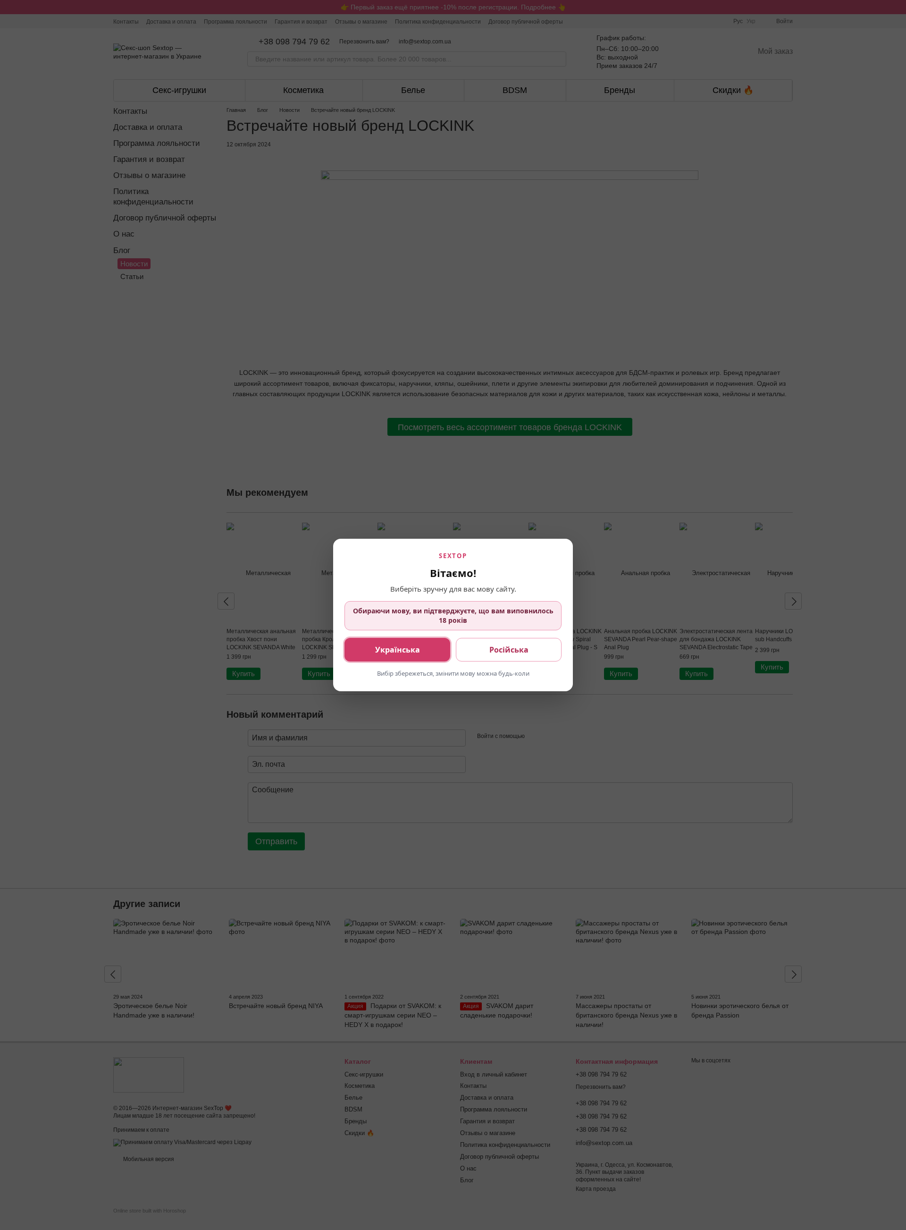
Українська (397, 650)
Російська (508, 650)
